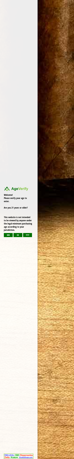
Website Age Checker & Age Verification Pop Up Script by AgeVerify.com (71, 458)
